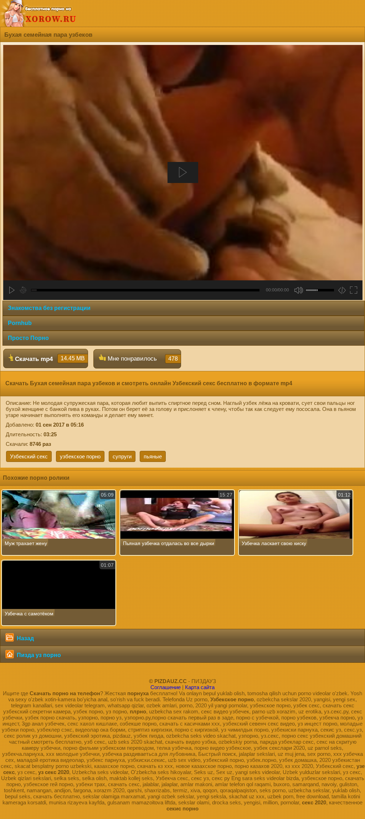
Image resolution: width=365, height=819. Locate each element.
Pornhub (20, 323)
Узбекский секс (29, 456)
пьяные (153, 456)
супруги (122, 456)
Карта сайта (200, 687)
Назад (24, 638)
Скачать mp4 (49, 358)
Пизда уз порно (38, 655)
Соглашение (165, 687)
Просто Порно (28, 338)
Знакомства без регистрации (49, 308)
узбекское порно (80, 456)
